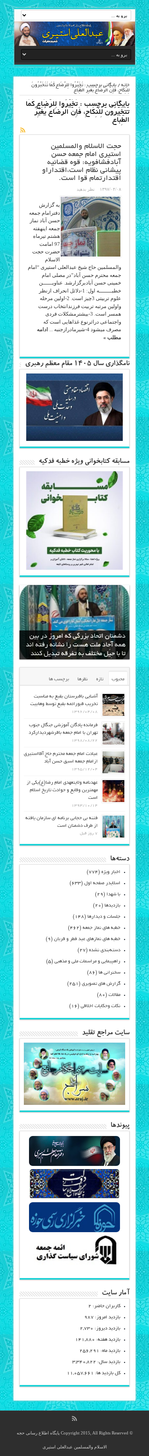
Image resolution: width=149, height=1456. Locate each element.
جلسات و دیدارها (103, 916)
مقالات (114, 995)
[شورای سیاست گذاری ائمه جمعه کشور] (74, 1264)
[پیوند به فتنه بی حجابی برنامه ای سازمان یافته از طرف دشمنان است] (113, 827)
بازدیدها (112, 905)
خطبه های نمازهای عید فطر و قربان (87, 939)
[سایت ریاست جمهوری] (74, 1198)
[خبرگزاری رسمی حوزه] (74, 1231)
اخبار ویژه (110, 872)
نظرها (82, 679)
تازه (99, 679)
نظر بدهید (86, 189)
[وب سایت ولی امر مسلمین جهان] (74, 1165)
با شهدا (113, 894)
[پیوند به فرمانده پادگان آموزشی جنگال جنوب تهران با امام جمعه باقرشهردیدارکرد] (113, 734)
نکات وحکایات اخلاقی (100, 1006)
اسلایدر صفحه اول (102, 883)
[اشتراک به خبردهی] (22, 130)
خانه (125, 85)
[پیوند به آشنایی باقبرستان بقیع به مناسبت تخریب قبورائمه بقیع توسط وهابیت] (113, 705)
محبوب (118, 679)
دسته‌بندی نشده (104, 950)
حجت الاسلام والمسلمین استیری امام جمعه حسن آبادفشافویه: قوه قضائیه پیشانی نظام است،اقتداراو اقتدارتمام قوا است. (81, 163)
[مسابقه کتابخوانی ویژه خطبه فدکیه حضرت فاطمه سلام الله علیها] (74, 568)
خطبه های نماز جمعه (101, 927)
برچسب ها (59, 679)
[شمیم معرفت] (74, 34)
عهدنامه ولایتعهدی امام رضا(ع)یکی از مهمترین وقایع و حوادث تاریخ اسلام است (62, 790)
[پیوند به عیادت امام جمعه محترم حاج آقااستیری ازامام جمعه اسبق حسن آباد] (113, 762)
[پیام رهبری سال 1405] (74, 439)
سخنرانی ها (109, 972)
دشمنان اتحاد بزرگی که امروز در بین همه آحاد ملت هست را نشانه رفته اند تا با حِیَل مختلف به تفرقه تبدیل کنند (76, 645)
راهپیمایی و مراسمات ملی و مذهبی (87, 961)
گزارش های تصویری (101, 983)
